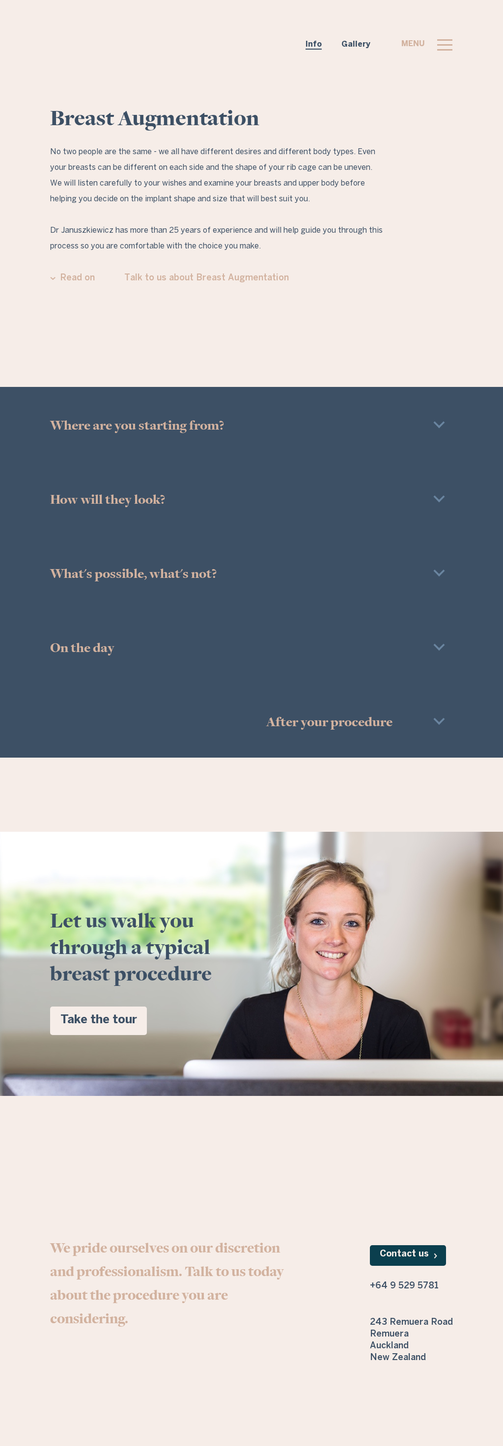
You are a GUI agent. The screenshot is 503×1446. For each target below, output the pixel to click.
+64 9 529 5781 (404, 1286)
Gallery (355, 44)
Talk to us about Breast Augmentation (206, 278)
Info (314, 44)
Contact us (404, 1254)
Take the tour (98, 1020)
